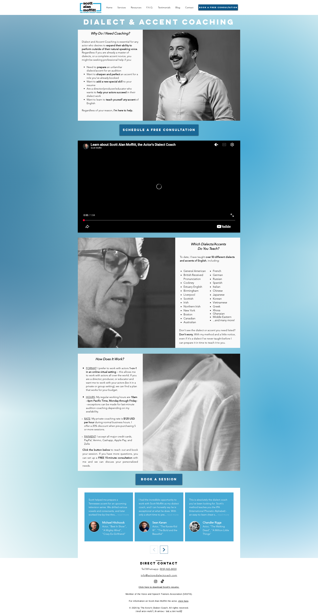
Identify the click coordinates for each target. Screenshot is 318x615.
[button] (136, 7)
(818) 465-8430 (168, 569)
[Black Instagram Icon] (156, 581)
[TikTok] (162, 581)
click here (183, 601)
